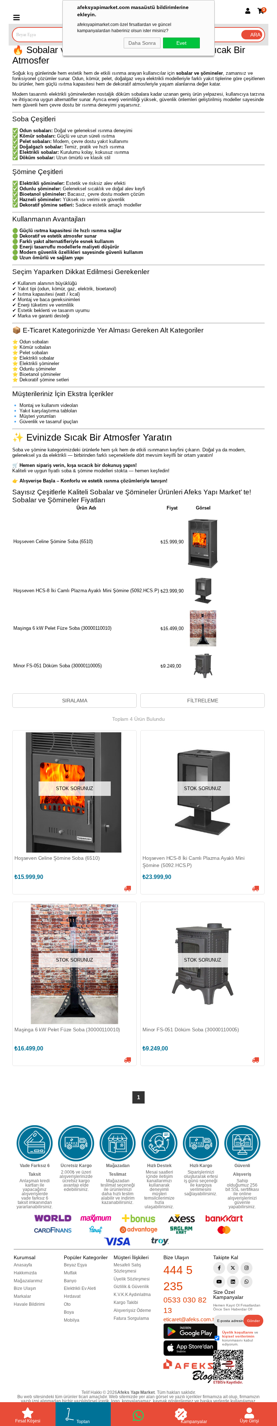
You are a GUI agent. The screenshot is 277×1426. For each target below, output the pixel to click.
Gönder (253, 1321)
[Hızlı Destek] (159, 1143)
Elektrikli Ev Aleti (80, 1288)
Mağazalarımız (28, 1280)
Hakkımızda (25, 1272)
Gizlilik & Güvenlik (131, 1286)
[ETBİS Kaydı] (228, 1367)
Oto (67, 1304)
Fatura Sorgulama (131, 1318)
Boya (69, 1312)
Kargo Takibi (126, 1302)
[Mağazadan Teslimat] (118, 1143)
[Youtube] (219, 1282)
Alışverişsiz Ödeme (132, 1310)
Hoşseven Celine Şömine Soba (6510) (57, 858)
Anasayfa (23, 1264)
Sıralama (74, 700)
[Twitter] (233, 1268)
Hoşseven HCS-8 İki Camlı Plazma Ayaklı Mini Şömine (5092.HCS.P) (193, 861)
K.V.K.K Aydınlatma (132, 1294)
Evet (181, 43)
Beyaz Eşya (75, 1264)
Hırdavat (72, 1296)
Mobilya (71, 1320)
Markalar (22, 1296)
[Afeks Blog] (188, 1371)
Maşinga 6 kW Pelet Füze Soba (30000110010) (67, 1029)
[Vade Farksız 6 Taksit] (35, 1143)
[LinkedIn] (233, 1282)
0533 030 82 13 (185, 1305)
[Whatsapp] (246, 1282)
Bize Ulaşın (25, 1288)
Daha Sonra (142, 43)
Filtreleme (202, 700)
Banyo (70, 1280)
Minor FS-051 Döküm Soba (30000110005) (190, 1029)
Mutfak (70, 1272)
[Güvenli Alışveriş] (242, 1143)
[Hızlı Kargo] (201, 1143)
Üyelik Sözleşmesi (132, 1279)
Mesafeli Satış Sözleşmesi (127, 1268)
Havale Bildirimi (29, 1304)
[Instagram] (246, 1268)
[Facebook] (219, 1268)
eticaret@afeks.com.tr (189, 1319)
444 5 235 (178, 1278)
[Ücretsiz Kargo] (76, 1143)
